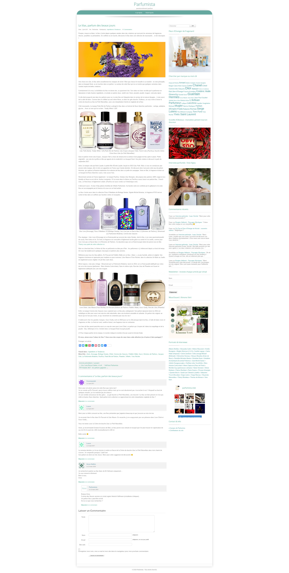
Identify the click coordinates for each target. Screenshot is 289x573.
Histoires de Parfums (150, 354)
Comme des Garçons (121, 354)
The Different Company (184, 112)
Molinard (171, 106)
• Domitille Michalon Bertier (182, 358)
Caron (184, 86)
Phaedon (122, 356)
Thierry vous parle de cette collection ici (91, 244)
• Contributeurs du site (176, 430)
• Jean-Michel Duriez (198, 361)
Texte (83, 517)
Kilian (187, 100)
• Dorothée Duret (197, 358)
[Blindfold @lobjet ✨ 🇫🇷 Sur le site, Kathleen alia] (190, 398)
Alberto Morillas (174, 349)
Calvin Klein (178, 86)
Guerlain (194, 94)
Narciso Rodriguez (189, 106)
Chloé (111, 354)
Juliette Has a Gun (174, 100)
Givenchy (173, 94)
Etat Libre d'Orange (176, 91)
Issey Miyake (183, 97)
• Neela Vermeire (198, 368)
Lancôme (191, 103)
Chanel (197, 85)
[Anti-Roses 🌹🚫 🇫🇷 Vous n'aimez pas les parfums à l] (190, 408)
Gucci (141, 354)
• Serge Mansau (195, 375)
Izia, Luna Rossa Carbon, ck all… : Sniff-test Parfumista (98, 365)
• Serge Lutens (185, 375)
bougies (203, 83)
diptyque (195, 89)
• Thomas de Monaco (196, 377)
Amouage (94, 354)
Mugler (179, 105)
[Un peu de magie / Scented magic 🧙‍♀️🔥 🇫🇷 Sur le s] (179, 408)
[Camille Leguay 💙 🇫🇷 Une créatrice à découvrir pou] (200, 408)
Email (83, 540)
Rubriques (150, 13)
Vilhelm (128, 356)
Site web (82, 545)
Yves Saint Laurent (185, 114)
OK (193, 26)
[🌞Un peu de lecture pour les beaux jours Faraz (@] (200, 398)
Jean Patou (191, 97)
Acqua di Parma (174, 83)
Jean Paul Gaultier (201, 97)
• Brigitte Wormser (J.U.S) (184, 351)
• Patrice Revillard (181, 370)
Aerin (88, 354)
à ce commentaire (86, 401)
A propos (138, 13)
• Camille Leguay (199, 351)
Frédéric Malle (133, 354)
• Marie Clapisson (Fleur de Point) (193, 365)
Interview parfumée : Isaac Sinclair (186, 216)
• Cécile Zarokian (185, 353)
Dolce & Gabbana (204, 89)
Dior (188, 88)
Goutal (180, 94)
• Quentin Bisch (174, 372)
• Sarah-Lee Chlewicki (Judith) (189, 372)
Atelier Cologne (191, 83)
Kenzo (183, 100)
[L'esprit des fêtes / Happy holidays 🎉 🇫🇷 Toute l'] (179, 398)
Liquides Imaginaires (203, 103)
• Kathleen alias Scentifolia (194, 363)
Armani (182, 82)
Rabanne (186, 109)
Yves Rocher (135, 356)
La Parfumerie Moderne (90, 356)
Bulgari (171, 86)
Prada (180, 109)
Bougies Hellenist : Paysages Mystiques (188, 222)
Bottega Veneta (103, 354)
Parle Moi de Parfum (111, 356)
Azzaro (198, 83)
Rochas (193, 109)
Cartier (189, 86)
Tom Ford (197, 111)
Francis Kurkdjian (189, 91)
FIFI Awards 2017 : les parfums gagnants (93, 368)
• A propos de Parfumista (177, 428)
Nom (83, 535)
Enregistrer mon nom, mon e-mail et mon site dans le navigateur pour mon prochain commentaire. (113, 551)
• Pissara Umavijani (203, 370)
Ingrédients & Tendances (114, 29)
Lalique (184, 103)
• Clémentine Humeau (183, 356)
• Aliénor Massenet (197, 349)
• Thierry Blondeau (183, 377)
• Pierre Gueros (192, 370)
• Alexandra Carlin (185, 349)
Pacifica (101, 356)
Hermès (174, 97)
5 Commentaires (127, 29)
